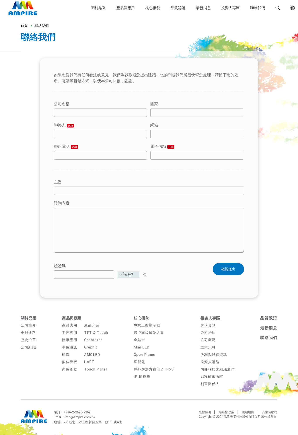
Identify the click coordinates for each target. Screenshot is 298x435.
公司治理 (208, 333)
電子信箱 (161, 146)
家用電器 (69, 369)
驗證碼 (60, 265)
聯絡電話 (65, 146)
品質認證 (178, 8)
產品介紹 (91, 325)
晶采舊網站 (269, 412)
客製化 (139, 362)
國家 (154, 104)
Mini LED (142, 347)
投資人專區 (230, 8)
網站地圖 (248, 412)
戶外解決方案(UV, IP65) (154, 369)
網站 (154, 125)
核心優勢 (152, 8)
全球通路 (28, 333)
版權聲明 (205, 412)
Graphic (91, 347)
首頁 (24, 26)
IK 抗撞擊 (142, 376)
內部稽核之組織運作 (217, 369)
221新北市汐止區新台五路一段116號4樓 (93, 422)
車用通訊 (69, 347)
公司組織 (28, 347)
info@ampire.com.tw (80, 417)
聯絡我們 (257, 8)
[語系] (292, 8)
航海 (66, 355)
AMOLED (92, 355)
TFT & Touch (96, 333)
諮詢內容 (62, 203)
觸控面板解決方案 (149, 333)
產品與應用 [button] (125, 8)
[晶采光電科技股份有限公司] (22, 8)
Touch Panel (95, 369)
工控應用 (69, 333)
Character (93, 340)
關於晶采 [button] (98, 8)
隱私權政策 (226, 412)
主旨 (58, 182)
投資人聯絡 (210, 362)
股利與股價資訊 (213, 355)
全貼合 (139, 340)
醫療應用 (69, 340)
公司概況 (208, 340)
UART (89, 362)
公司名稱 (62, 104)
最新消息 (203, 8)
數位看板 (69, 362)
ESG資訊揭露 (211, 376)
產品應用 (69, 325)
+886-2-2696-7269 (77, 412)
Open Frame (145, 355)
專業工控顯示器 (147, 325)
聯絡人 (63, 125)
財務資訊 (208, 325)
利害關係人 (210, 384)
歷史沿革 (28, 340)
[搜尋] (278, 8)
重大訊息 (208, 347)
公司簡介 (28, 325)
